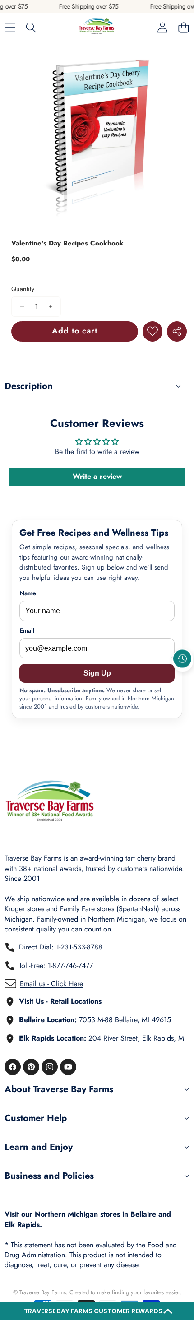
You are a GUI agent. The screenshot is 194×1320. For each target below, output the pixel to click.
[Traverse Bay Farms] (96, 28)
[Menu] (10, 28)
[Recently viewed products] (182, 658)
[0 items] (183, 28)
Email (27, 630)
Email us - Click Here (51, 983)
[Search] (31, 28)
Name (27, 593)
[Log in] (162, 28)
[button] (97, 1311)
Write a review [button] (97, 476)
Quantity (22, 289)
